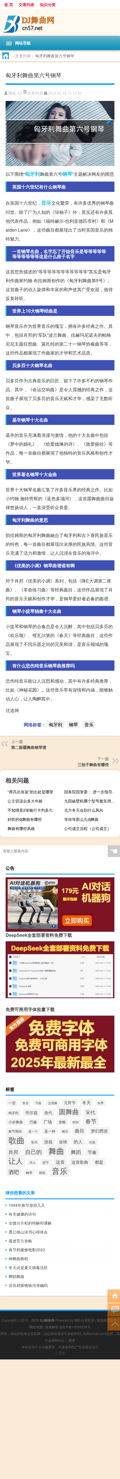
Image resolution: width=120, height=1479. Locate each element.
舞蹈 (76, 1151)
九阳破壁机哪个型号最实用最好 (91, 801)
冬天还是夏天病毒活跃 (28, 1267)
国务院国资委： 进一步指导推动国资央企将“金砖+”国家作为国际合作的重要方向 (91, 791)
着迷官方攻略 (20, 1240)
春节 (91, 1121)
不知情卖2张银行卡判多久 (30, 810)
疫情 (63, 1141)
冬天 (86, 1102)
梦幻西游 (99, 1131)
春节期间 (15, 1131)
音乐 (46, 202)
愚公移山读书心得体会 (28, 1232)
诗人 (33, 1162)
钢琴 (67, 173)
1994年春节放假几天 (27, 1205)
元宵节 (70, 1102)
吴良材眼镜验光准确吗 (28, 1285)
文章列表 (26, 4)
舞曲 (56, 1150)
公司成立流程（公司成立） (87, 828)
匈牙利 (32, 173)
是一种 (49, 1131)
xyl (19, 93)
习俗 (38, 1103)
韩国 (42, 1172)
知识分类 (48, 4)
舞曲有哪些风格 (21, 828)
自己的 (33, 1152)
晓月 (65, 1131)
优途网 (12, 710)
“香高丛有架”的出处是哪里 (30, 791)
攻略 (62, 1121)
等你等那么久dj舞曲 (81, 819)
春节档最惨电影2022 (27, 1249)
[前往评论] (113, 1309)
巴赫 (33, 1121)
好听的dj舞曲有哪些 (25, 819)
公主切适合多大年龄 (25, 801)
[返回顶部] (113, 1323)
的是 (92, 1142)
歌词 (34, 1142)
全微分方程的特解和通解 (30, 1223)
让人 (15, 1160)
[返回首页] (113, 1295)
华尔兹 (31, 1112)
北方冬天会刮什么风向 (83, 810)
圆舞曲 (69, 1111)
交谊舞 (52, 1103)
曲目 (79, 1130)
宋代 (90, 1112)
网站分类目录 (84, 1320)
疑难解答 (52, 1326)
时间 (76, 1122)
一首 (12, 1102)
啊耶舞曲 (16, 1276)
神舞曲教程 (18, 1258)
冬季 (100, 1103)
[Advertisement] (60, 1419)
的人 (78, 1141)
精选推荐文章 (107, 1320)
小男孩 (60, 1352)
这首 (60, 1162)
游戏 (48, 1141)
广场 (48, 1121)
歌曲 (16, 1140)
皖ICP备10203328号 (75, 1326)
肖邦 (13, 1151)
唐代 (48, 1112)
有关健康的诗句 (22, 1214)
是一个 (33, 1131)
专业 (25, 1103)
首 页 (8, 4)
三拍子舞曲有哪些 (93, 764)
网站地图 (36, 1326)
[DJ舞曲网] (60, 22)
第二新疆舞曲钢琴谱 (28, 747)
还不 (45, 1162)
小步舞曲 (15, 1121)
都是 (99, 1162)
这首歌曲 (79, 1162)
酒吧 (13, 1171)
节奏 (92, 1152)
